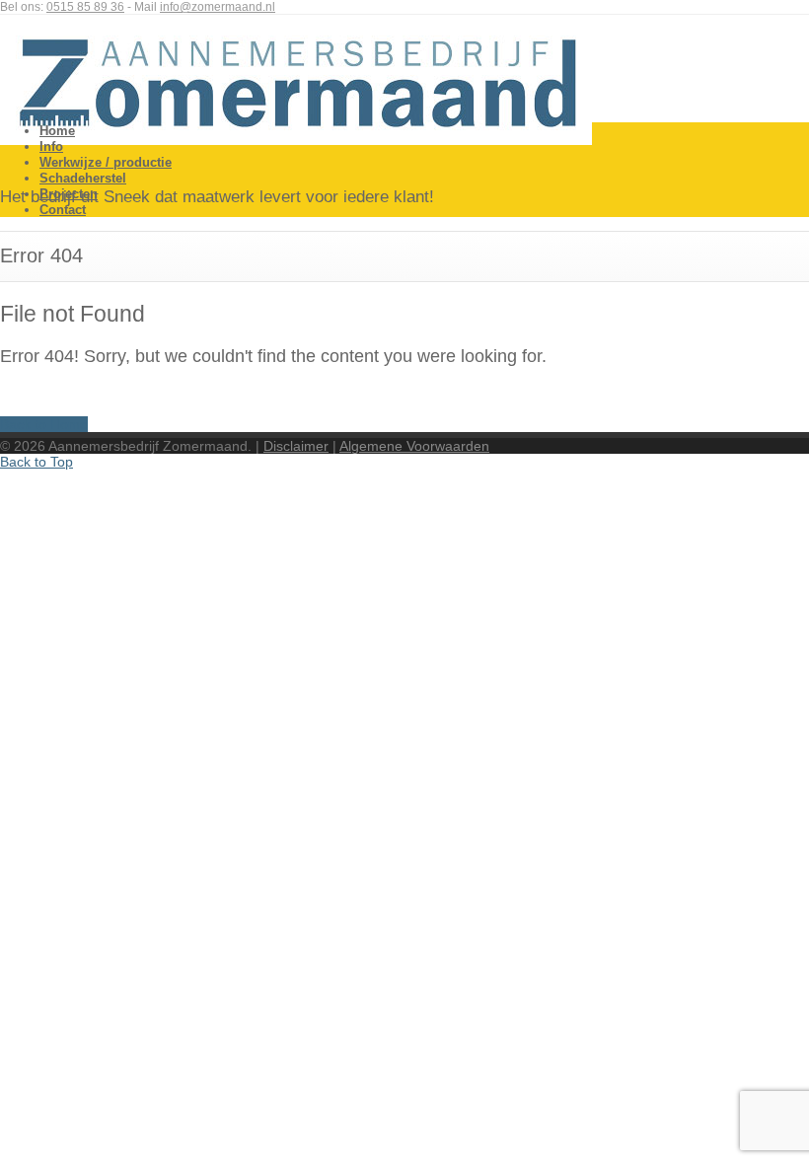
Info (51, 146)
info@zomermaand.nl (217, 7)
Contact (62, 209)
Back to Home (44, 424)
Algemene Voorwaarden (414, 446)
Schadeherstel (82, 178)
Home (57, 130)
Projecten (68, 193)
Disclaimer (296, 446)
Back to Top (36, 462)
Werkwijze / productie (105, 162)
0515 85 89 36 (85, 7)
